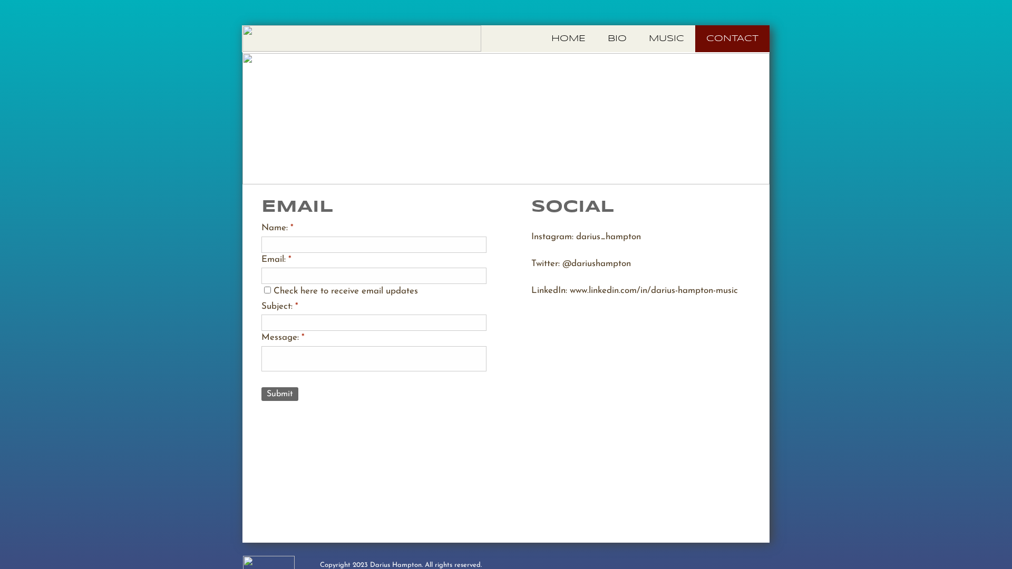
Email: (276, 259)
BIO (617, 38)
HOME (568, 38)
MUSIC (666, 38)
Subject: (279, 306)
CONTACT (732, 38)
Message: (283, 337)
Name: (277, 227)
